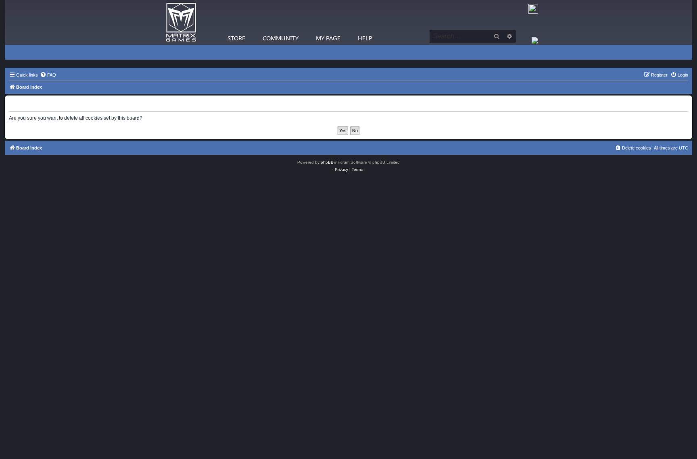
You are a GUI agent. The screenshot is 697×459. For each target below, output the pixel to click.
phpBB (327, 162)
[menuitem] (48, 75)
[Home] (181, 22)
